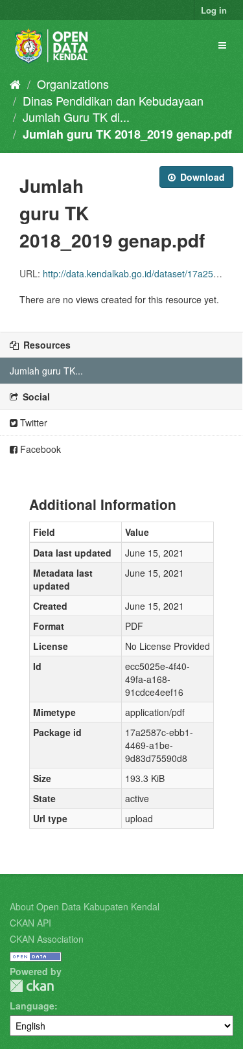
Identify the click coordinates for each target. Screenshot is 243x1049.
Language (32, 1005)
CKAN (32, 986)
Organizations (73, 83)
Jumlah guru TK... (46, 370)
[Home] (15, 83)
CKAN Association (47, 938)
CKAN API (30, 922)
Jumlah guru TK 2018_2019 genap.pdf (127, 134)
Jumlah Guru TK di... (76, 116)
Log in (214, 10)
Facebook (39, 449)
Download (201, 176)
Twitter (32, 422)
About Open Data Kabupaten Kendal (84, 906)
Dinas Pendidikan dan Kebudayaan (113, 100)
